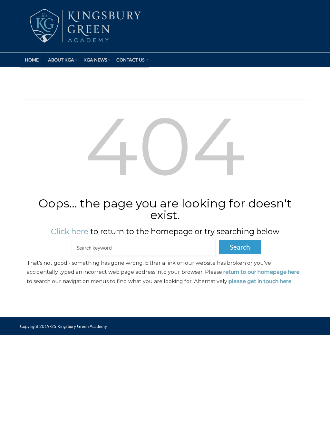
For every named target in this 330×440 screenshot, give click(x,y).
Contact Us (130, 59)
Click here (69, 231)
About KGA (61, 59)
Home (32, 59)
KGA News (95, 59)
